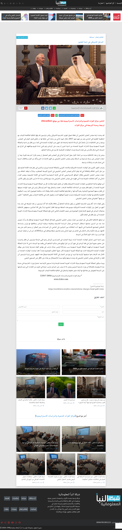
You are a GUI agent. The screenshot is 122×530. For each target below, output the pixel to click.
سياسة (80, 8)
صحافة (91, 37)
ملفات (34, 8)
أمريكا (82, 115)
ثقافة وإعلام (49, 8)
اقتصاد (65, 8)
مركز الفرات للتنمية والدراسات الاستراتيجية (55, 416)
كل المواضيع (110, 3)
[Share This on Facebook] (42, 108)
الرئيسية (119, 3)
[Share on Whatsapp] (54, 108)
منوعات (41, 8)
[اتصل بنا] (22, 3)
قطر (56, 115)
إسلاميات (73, 8)
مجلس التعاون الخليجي (44, 115)
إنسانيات (58, 8)
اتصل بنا (101, 3)
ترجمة (52, 115)
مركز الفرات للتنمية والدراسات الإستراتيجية (69, 115)
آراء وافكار (88, 8)
